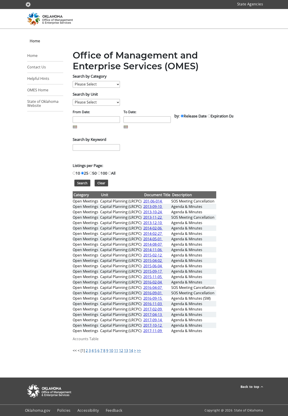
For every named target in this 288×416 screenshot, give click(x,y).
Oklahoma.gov (37, 410)
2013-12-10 (153, 222)
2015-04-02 (153, 260)
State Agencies (250, 4)
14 (131, 350)
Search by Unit (85, 94)
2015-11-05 (153, 276)
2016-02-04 (153, 282)
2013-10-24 (153, 211)
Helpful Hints (38, 78)
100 (104, 173)
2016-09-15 (153, 298)
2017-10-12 (153, 325)
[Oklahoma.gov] (28, 4)
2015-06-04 (153, 265)
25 (86, 173)
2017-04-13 (153, 314)
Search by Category (90, 76)
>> (139, 350)
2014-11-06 (153, 249)
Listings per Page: (88, 165)
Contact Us (36, 67)
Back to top (250, 387)
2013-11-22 (153, 217)
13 (126, 350)
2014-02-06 (153, 228)
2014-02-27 (153, 233)
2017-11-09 (153, 330)
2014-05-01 (153, 238)
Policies (64, 410)
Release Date (195, 116)
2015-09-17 (153, 271)
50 (94, 173)
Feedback (114, 410)
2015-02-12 (153, 255)
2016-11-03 (153, 303)
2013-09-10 (153, 206)
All (113, 173)
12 (121, 350)
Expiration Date (224, 116)
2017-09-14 (153, 319)
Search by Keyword (89, 139)
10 (78, 173)
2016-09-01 (153, 292)
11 (116, 350)
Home (32, 55)
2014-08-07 (153, 244)
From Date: (81, 112)
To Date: (130, 112)
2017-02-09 (153, 309)
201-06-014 (153, 201)
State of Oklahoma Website (42, 103)
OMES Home (37, 90)
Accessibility (88, 410)
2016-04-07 (153, 287)
